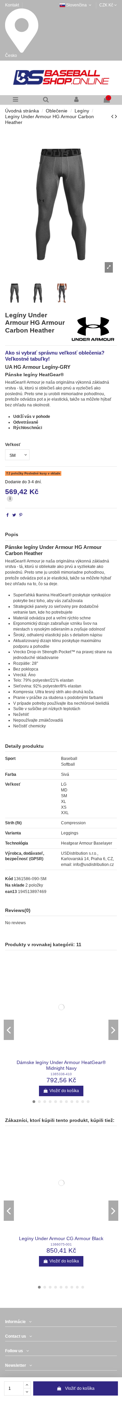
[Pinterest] (20, 515)
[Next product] (116, 116)
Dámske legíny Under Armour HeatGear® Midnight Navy (61, 1065)
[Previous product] (113, 116)
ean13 (11, 891)
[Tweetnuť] (14, 515)
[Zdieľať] (7, 515)
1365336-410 (61, 1074)
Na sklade (14, 885)
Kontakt (12, 5)
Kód (9, 878)
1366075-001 (61, 1244)
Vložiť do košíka (80, 1388)
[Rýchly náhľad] (61, 1057)
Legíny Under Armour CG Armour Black (61, 1238)
